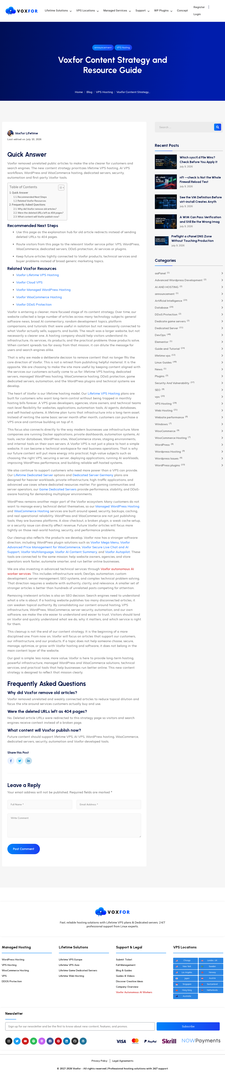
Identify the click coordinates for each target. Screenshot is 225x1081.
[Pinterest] (58, 1041)
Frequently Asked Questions (28, 204)
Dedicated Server (169, 328)
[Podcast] (41, 1041)
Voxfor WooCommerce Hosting (39, 297)
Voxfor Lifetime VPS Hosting (37, 275)
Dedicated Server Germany (93, 475)
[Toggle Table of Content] (59, 188)
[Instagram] (8, 1041)
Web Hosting (166, 410)
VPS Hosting (123, 47)
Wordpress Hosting (170, 451)
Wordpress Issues (168, 458)
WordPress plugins (170, 465)
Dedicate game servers (172, 321)
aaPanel (162, 273)
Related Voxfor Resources (32, 200)
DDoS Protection (168, 314)
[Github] (74, 1041)
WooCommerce (167, 431)
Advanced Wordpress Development (180, 280)
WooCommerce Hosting (31, 511)
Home (79, 92)
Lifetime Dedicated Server (33, 475)
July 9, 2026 (186, 166)
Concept (182, 10)
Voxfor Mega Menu (105, 542)
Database (164, 307)
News (160, 369)
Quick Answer (20, 192)
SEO (159, 390)
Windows (163, 424)
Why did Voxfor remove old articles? (37, 208)
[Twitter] (17, 1041)
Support (141, 10)
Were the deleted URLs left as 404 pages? (40, 212)
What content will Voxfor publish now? (38, 216)
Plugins (161, 376)
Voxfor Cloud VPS (29, 282)
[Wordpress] (83, 1041)
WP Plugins (161, 10)
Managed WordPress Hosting (117, 506)
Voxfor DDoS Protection (34, 304)
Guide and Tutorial (170, 348)
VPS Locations (85, 10)
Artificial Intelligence (171, 300)
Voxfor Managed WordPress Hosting (43, 290)
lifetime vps (165, 355)
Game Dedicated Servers (57, 489)
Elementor (163, 342)
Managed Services (115, 10)
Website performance (171, 417)
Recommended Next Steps (32, 197)
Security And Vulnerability (174, 383)
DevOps (163, 335)
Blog (89, 92)
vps (160, 396)
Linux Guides (166, 362)
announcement (103, 47)
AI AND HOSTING (168, 287)
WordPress (164, 444)
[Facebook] (50, 1041)
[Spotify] (33, 1041)
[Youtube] (25, 1041)
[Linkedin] (66, 1041)
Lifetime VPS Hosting (104, 393)
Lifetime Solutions (56, 10)
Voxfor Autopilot (117, 552)
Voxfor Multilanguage (37, 552)
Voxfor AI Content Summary (76, 552)
